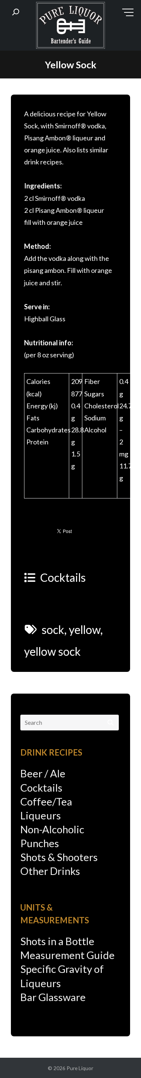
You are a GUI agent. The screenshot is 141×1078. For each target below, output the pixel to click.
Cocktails (63, 577)
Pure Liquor (80, 1068)
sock (53, 629)
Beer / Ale (42, 773)
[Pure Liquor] (70, 27)
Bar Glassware (53, 997)
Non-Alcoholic (52, 829)
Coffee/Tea (46, 801)
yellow (84, 629)
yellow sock (52, 651)
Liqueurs (40, 815)
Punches (39, 843)
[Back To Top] (120, 1058)
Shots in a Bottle (57, 941)
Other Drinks (50, 871)
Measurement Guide (67, 955)
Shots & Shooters (59, 857)
